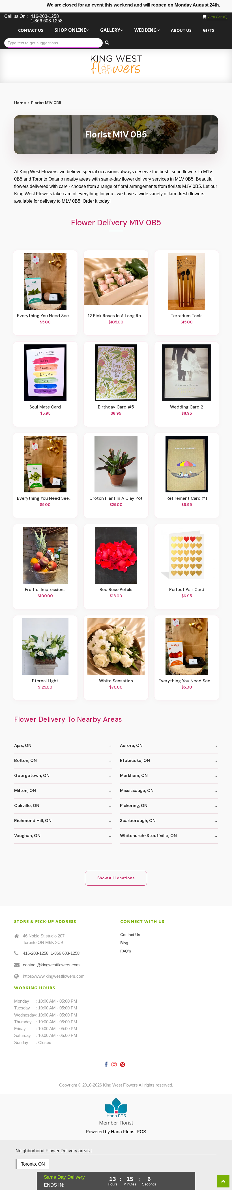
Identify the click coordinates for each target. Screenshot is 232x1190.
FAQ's (125, 951)
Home (20, 102)
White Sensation (116, 680)
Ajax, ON (22, 745)
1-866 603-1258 (65, 953)
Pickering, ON (133, 805)
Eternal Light (45, 680)
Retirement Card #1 (186, 498)
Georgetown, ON (32, 775)
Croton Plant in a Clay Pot (116, 498)
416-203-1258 (35, 953)
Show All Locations (116, 877)
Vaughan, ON (27, 835)
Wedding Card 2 (186, 407)
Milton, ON (25, 790)
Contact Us (30, 30)
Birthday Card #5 (116, 407)
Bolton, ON (25, 760)
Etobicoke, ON (135, 760)
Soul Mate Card (45, 407)
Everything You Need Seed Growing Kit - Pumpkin (186, 680)
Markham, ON (134, 775)
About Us (181, 30)
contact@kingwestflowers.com (51, 964)
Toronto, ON (33, 1164)
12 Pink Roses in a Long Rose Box (116, 315)
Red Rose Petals (116, 589)
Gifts (208, 30)
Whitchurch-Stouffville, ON (148, 835)
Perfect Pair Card (186, 589)
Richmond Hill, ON (32, 820)
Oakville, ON (26, 805)
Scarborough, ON (138, 820)
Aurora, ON (131, 745)
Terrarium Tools (187, 315)
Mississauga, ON (137, 790)
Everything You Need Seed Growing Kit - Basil (45, 498)
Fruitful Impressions (45, 589)
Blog (124, 943)
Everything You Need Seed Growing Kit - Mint (45, 315)
